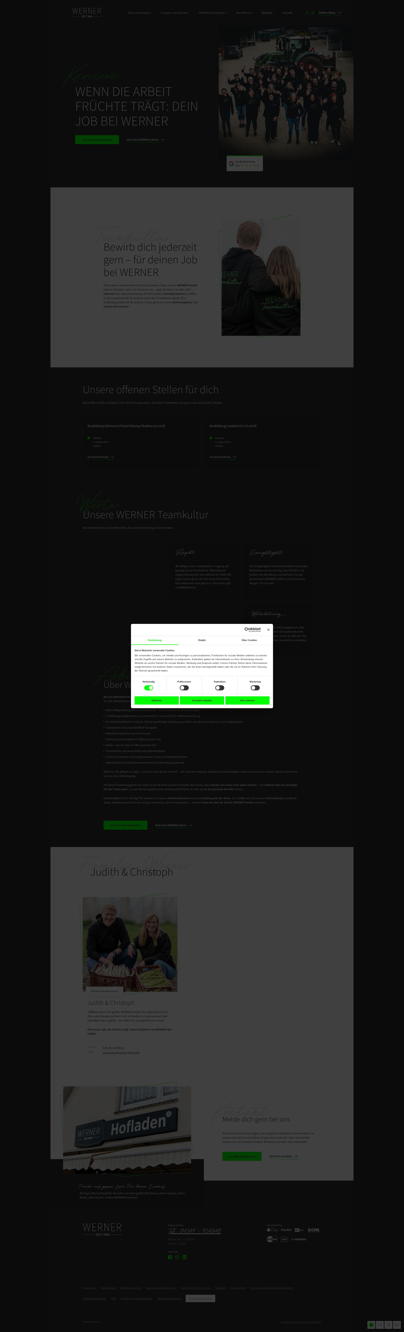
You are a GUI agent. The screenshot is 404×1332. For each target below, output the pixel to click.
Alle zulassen (247, 700)
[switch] (184, 687)
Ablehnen (156, 700)
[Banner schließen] (268, 630)
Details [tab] (202, 640)
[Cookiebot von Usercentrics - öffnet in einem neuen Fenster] (247, 629)
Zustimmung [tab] (155, 640)
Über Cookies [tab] (249, 640)
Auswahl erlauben (202, 700)
